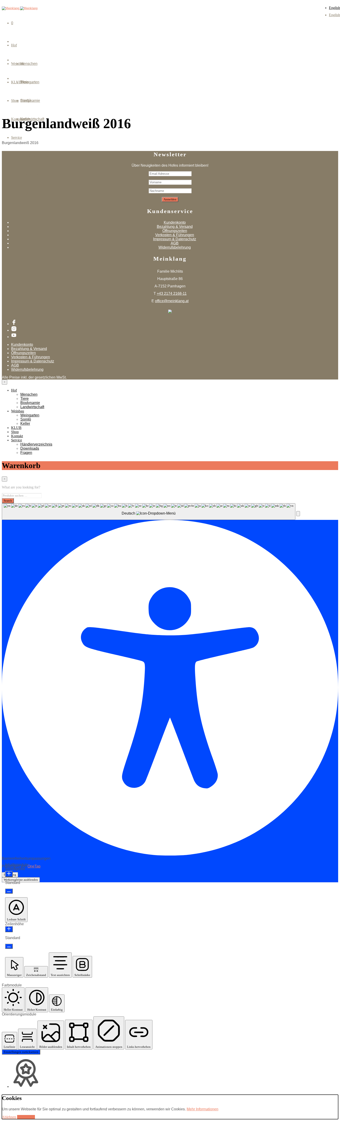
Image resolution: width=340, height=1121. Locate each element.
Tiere (24, 399)
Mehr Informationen (202, 1109)
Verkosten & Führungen (174, 235)
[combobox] (148, 511)
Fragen (26, 193)
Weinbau (17, 411)
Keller (25, 119)
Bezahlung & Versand (175, 227)
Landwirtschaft (32, 407)
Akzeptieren (26, 1117)
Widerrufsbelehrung (174, 247)
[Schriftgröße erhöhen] (9, 874)
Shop (15, 432)
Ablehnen (9, 1117)
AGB (175, 243)
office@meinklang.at (172, 301)
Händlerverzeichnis (36, 156)
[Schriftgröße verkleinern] (9, 891)
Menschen (28, 64)
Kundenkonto (175, 222)
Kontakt (17, 436)
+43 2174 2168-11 (172, 293)
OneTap (34, 866)
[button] (298, 513)
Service (16, 137)
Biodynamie (30, 403)
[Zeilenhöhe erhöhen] (9, 929)
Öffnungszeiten (174, 231)
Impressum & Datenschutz (174, 239)
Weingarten (29, 82)
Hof (14, 45)
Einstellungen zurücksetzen (21, 1052)
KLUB (16, 428)
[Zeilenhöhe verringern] (9, 946)
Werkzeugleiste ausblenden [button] (21, 879)
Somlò (25, 100)
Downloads (29, 174)
